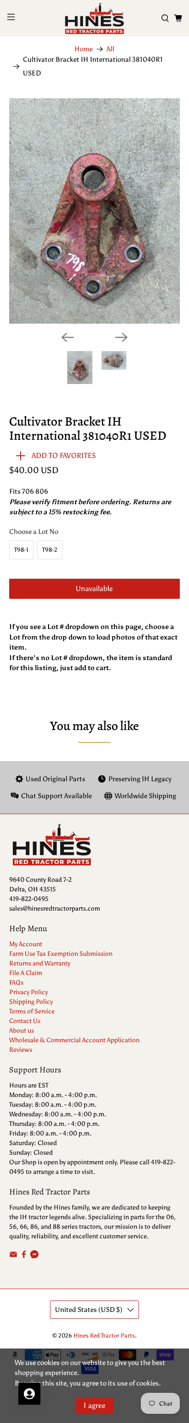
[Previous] (67, 337)
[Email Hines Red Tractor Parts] (13, 1256)
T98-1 (21, 549)
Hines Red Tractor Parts (104, 1335)
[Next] (121, 337)
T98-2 (49, 549)
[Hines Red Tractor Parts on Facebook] (24, 1256)
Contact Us (24, 1021)
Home (83, 49)
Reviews (20, 1050)
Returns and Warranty (39, 963)
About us (21, 1030)
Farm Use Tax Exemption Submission (60, 954)
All (110, 49)
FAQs (16, 982)
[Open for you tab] (29, 1394)
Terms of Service (32, 1011)
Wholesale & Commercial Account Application (74, 1040)
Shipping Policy (31, 1002)
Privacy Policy (28, 992)
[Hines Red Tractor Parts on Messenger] (34, 1256)
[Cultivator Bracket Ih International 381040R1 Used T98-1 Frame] (94, 211)
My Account (25, 944)
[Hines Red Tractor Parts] (94, 18)
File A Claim (25, 973)
